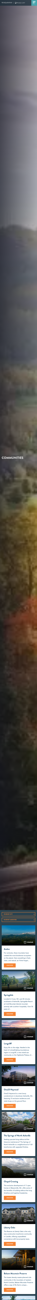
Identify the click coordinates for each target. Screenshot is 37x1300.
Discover (10, 965)
